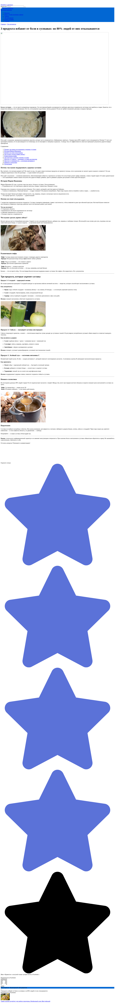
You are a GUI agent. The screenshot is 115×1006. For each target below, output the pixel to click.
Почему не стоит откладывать (13, 152)
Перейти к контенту (7, 5)
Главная (6, 21)
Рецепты (7, 13)
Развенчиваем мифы (10, 156)
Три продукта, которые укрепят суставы (16, 157)
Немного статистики (10, 162)
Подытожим (8, 164)
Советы (6, 16)
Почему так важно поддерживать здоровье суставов (20, 149)
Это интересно (8, 18)
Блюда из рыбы (9, 19)
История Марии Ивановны (12, 151)
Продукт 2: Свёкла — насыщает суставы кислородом (20, 159)
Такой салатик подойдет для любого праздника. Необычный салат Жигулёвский (25, 1001)
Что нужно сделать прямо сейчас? (14, 154)
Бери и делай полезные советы (13, 14)
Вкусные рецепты (6, 10)
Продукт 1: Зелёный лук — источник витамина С (19, 161)
